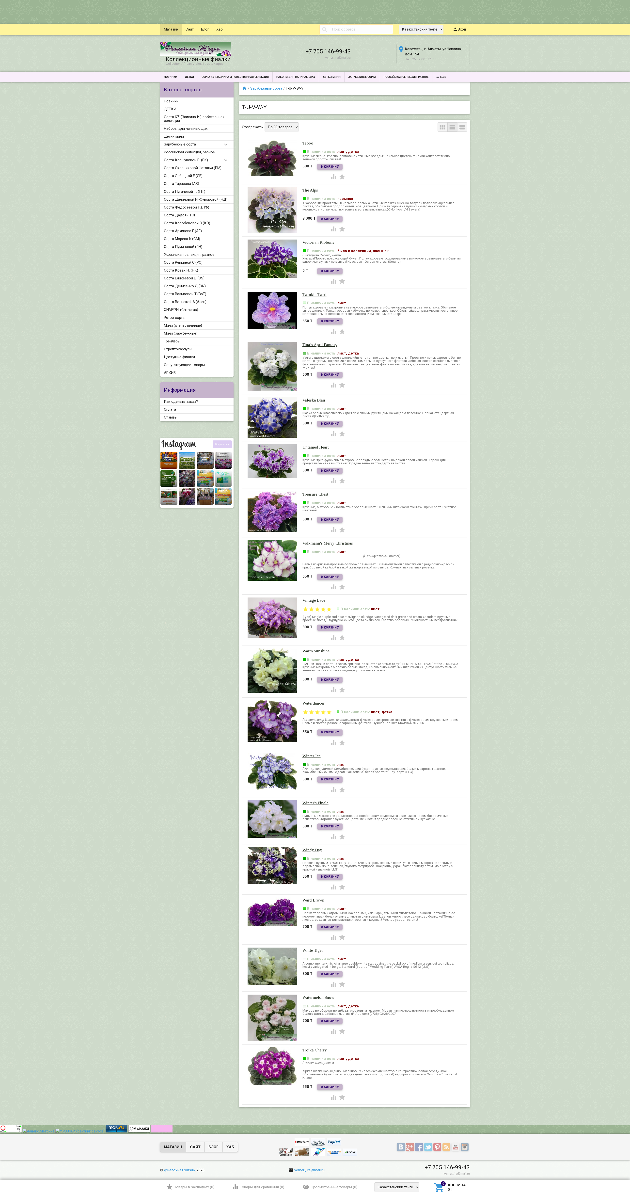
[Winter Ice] (272, 771)
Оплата (170, 409)
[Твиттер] (428, 1147)
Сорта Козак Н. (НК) (181, 270)
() (194, 1187)
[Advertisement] (89, 11)
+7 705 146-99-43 (328, 51)
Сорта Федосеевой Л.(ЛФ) (186, 207)
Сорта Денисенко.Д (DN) (185, 286)
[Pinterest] (437, 1147)
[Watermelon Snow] (272, 1018)
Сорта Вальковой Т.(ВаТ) (185, 294)
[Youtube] (456, 1147)
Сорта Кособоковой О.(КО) (187, 223)
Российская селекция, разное (406, 77)
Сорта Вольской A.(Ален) (185, 302)
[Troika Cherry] (272, 1066)
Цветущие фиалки (179, 357)
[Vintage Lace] (272, 617)
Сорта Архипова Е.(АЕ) (183, 231)
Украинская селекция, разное (189, 254)
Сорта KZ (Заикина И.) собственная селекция (235, 77)
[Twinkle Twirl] (272, 310)
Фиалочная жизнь (179, 1170)
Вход (462, 29)
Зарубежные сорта (362, 77)
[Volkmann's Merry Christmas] (272, 560)
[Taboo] (272, 158)
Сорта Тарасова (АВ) (181, 183)
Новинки (170, 77)
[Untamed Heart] (272, 461)
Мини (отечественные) (183, 325)
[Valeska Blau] (272, 417)
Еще (443, 77)
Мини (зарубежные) (180, 333)
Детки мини (332, 77)
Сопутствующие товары (184, 365)
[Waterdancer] (272, 721)
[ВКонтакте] (401, 1147)
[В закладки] (342, 176)
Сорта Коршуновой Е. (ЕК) (186, 160)
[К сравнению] (334, 176)
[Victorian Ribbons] (272, 258)
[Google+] (410, 1147)
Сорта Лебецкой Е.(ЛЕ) (183, 176)
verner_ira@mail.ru (309, 1170)
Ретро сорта (174, 317)
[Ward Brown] (272, 911)
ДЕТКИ (189, 77)
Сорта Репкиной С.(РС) (183, 262)
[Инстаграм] (465, 1147)
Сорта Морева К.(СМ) (182, 239)
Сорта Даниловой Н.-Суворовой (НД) (195, 199)
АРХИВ (170, 373)
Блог (205, 29)
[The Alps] (272, 210)
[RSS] (447, 1147)
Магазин (171, 29)
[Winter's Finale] (272, 818)
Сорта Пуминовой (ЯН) (183, 246)
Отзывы (170, 417)
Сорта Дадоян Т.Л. (180, 215)
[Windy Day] (272, 865)
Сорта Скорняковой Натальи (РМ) (192, 168)
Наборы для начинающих (295, 77)
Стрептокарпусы (178, 349)
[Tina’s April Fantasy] (272, 366)
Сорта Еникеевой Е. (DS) (184, 278)
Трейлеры (172, 341)
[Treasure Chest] (272, 511)
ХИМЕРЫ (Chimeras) (181, 309)
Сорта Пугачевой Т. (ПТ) (184, 191)
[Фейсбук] (419, 1147)
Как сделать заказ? (181, 401)
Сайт (190, 29)
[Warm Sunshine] (272, 670)
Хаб (219, 29)
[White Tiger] (272, 966)
